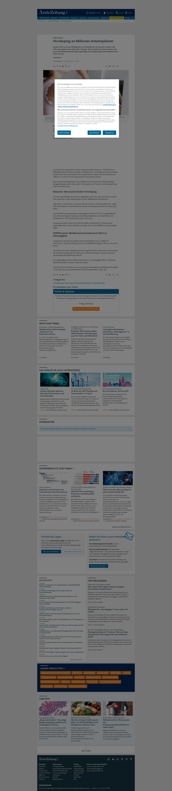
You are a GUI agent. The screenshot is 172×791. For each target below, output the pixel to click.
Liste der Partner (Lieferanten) (67, 126)
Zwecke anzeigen (64, 133)
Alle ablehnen (94, 133)
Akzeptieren (109, 133)
